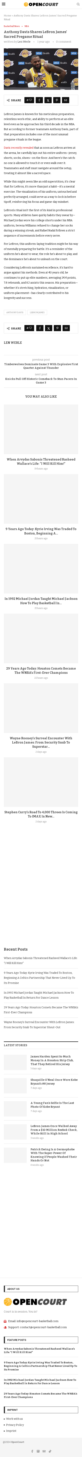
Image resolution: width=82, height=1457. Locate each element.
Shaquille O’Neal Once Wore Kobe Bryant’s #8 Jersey (54, 1081)
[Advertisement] (41, 894)
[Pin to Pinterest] (56, 100)
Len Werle (24, 41)
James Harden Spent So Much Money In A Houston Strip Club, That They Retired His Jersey (52, 1060)
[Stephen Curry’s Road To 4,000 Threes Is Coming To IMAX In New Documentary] (41, 782)
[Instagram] (38, 1451)
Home (7, 15)
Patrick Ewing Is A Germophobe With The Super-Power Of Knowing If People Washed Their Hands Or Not (54, 1155)
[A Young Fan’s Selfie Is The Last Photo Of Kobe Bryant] (15, 1108)
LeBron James (37, 312)
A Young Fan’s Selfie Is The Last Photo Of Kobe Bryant (52, 1104)
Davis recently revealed (18, 147)
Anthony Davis (14, 312)
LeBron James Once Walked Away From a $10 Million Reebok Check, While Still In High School (54, 1130)
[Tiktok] (50, 1451)
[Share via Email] (65, 100)
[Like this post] (30, 100)
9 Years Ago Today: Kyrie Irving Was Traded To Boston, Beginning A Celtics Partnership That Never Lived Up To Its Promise (39, 978)
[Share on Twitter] (48, 100)
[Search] (78, 4)
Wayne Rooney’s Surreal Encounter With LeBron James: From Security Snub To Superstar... (41, 742)
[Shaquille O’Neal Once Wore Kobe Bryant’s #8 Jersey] (15, 1085)
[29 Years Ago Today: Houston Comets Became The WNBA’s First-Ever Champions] (41, 638)
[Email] (44, 1451)
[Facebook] (32, 1451)
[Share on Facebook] (39, 100)
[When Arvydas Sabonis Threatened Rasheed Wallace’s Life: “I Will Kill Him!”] (41, 429)
